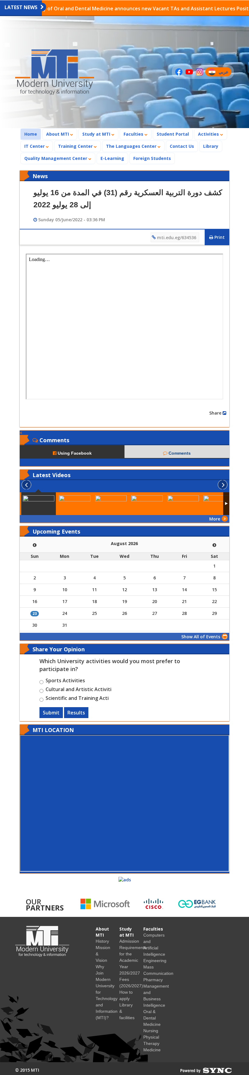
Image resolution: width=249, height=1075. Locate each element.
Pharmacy (153, 979)
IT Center (35, 146)
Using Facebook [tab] (74, 453)
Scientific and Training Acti (77, 699)
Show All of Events (200, 636)
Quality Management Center (56, 158)
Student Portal (173, 134)
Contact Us (182, 146)
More (214, 519)
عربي (224, 72)
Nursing (150, 1030)
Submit (51, 712)
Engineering (154, 960)
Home (32, 134)
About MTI (58, 134)
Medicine (152, 1049)
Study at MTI (96, 134)
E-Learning (112, 158)
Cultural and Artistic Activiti (78, 690)
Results (76, 712)
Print (219, 237)
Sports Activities (65, 681)
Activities (209, 134)
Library (210, 146)
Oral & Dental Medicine (152, 1018)
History (102, 941)
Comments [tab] (179, 453)
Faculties (134, 134)
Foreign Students (154, 158)
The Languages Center (132, 146)
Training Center (76, 146)
